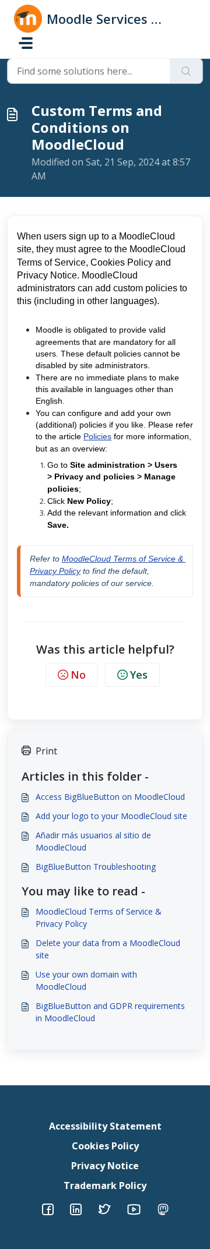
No (78, 675)
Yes (139, 675)
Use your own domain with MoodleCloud (86, 980)
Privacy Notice (105, 1165)
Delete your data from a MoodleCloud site (108, 949)
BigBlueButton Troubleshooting (96, 866)
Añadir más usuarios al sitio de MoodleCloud (93, 841)
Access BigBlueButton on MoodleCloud (110, 796)
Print (46, 751)
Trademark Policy (105, 1185)
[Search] (186, 71)
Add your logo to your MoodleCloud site (111, 815)
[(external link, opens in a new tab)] (76, 1208)
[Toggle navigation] (25, 43)
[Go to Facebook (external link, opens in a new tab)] (48, 1208)
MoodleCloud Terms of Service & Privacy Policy (99, 917)
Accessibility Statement (105, 1126)
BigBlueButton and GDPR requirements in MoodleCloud (110, 1012)
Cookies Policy (105, 1145)
